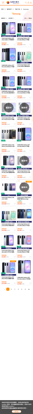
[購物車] (28, 2)
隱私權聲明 (13, 408)
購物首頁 (9, 9)
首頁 (2, 9)
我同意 (16, 411)
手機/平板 (17, 9)
